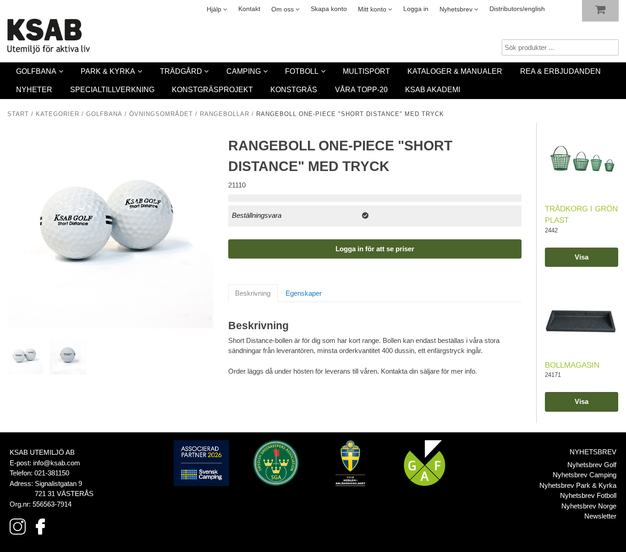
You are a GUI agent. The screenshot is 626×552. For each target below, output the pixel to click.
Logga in (415, 9)
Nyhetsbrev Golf (591, 465)
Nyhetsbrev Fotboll (588, 495)
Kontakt (249, 9)
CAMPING (243, 71)
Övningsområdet (161, 114)
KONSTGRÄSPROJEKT (212, 90)
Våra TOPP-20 (361, 90)
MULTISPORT (366, 71)
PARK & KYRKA (108, 71)
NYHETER (34, 90)
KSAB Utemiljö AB (42, 452)
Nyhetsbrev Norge (588, 506)
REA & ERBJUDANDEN (560, 71)
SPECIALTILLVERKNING (112, 90)
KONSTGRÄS (293, 90)
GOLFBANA (36, 71)
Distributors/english (517, 9)
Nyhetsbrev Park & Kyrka (577, 485)
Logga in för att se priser (374, 249)
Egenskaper (304, 293)
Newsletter (600, 516)
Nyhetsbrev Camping (584, 475)
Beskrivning (252, 293)
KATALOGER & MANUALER (454, 71)
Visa (581, 257)
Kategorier (57, 114)
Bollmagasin (572, 365)
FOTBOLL (301, 71)
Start (18, 114)
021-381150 (51, 473)
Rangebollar (224, 114)
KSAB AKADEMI (432, 90)
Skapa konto (329, 9)
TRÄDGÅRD (181, 71)
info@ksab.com (56, 463)
